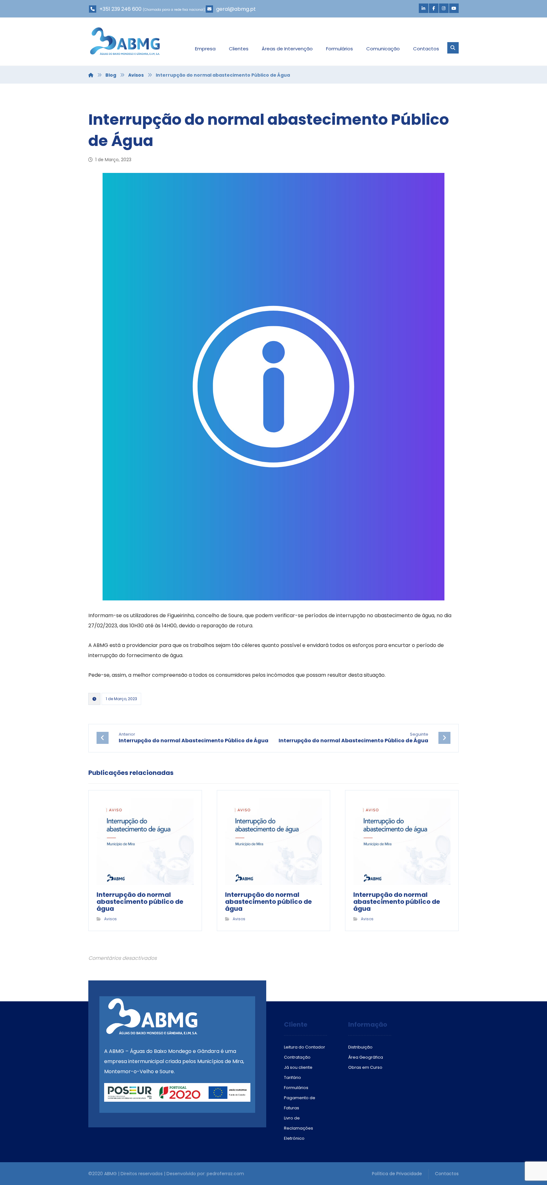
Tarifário (292, 1077)
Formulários (296, 1088)
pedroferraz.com (225, 1173)
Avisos (110, 919)
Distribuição (360, 1047)
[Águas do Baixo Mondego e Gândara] (124, 41)
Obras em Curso (365, 1067)
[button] (423, 8)
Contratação (297, 1057)
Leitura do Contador (304, 1047)
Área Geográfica (365, 1057)
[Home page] (90, 75)
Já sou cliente (298, 1067)
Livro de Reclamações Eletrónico (298, 1128)
